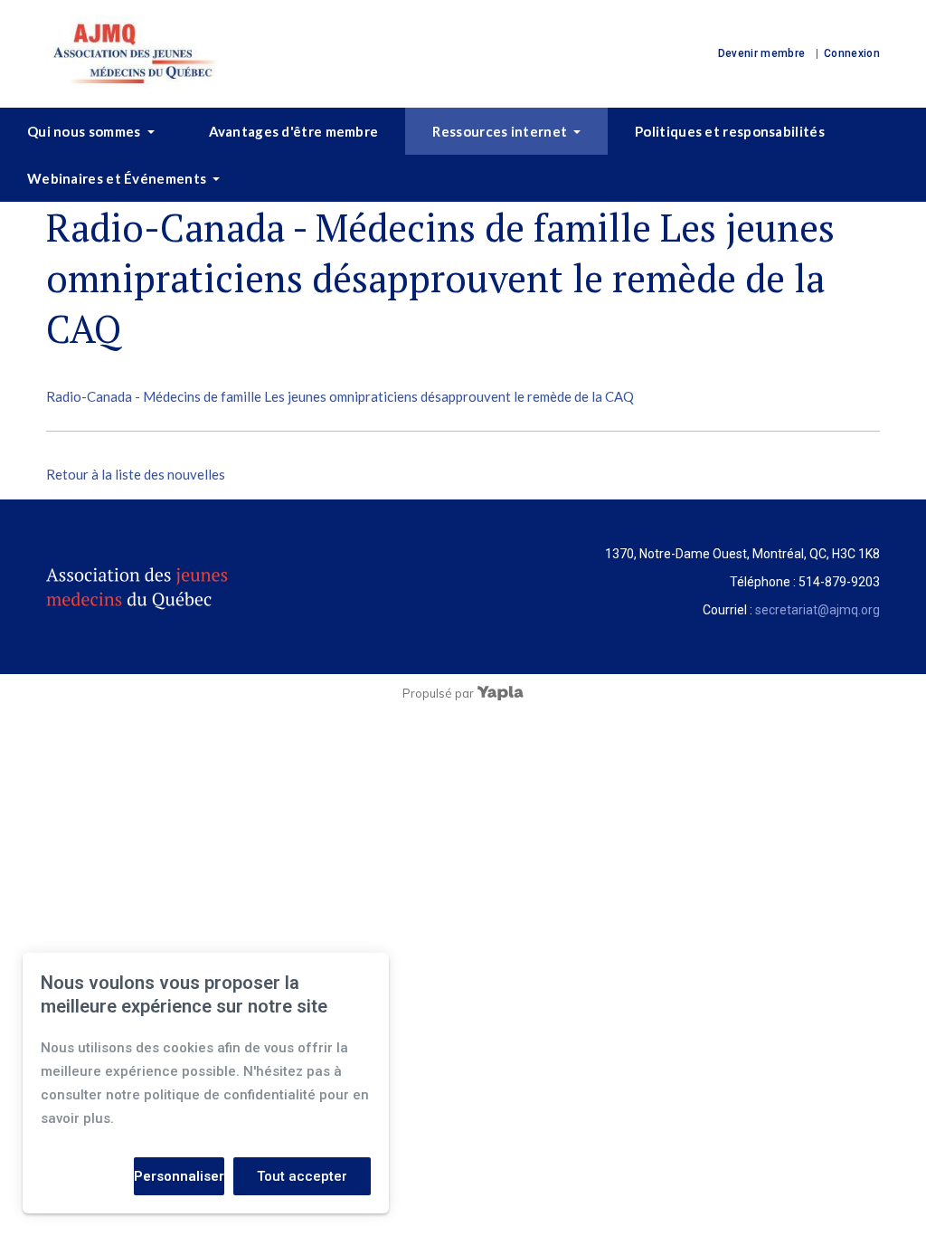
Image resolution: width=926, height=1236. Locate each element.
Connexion (852, 53)
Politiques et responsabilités (730, 131)
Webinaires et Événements (116, 178)
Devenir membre (762, 53)
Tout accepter (302, 1176)
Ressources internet (499, 131)
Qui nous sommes (84, 131)
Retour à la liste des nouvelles (135, 474)
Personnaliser (179, 1176)
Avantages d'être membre (294, 131)
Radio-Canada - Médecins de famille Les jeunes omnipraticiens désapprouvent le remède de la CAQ (340, 396)
